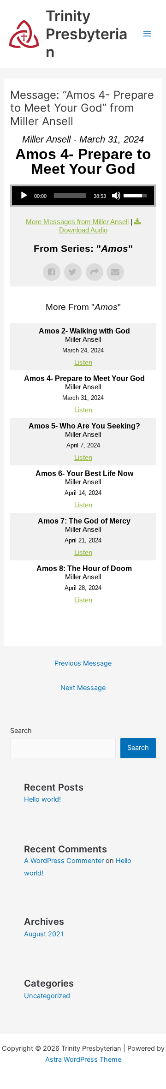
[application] (83, 195)
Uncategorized (47, 996)
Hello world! (42, 799)
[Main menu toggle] (147, 34)
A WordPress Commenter (64, 861)
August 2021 (44, 934)
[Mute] (116, 195)
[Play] (24, 195)
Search (21, 730)
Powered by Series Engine (83, 626)
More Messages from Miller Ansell (77, 222)
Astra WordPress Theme (83, 1059)
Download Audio (83, 230)
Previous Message (83, 663)
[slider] (70, 195)
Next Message (83, 688)
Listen (83, 362)
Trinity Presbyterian (86, 34)
